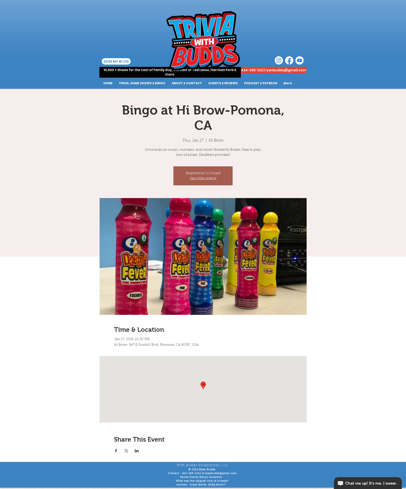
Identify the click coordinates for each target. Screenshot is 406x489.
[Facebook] (289, 60)
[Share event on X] (126, 450)
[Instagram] (279, 60)
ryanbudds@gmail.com (285, 70)
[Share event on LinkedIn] (137, 450)
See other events (203, 178)
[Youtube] (299, 60)
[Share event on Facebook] (116, 450)
